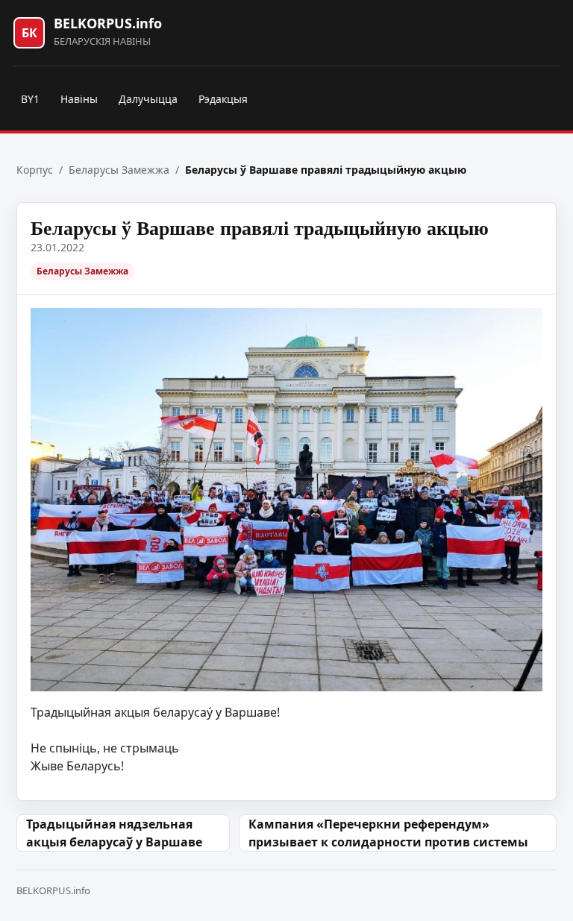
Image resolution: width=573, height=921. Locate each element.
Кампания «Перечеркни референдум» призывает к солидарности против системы (388, 833)
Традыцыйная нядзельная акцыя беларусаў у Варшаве (114, 833)
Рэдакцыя (223, 99)
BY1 (30, 99)
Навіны (79, 99)
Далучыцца (148, 99)
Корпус (34, 170)
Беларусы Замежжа (119, 170)
